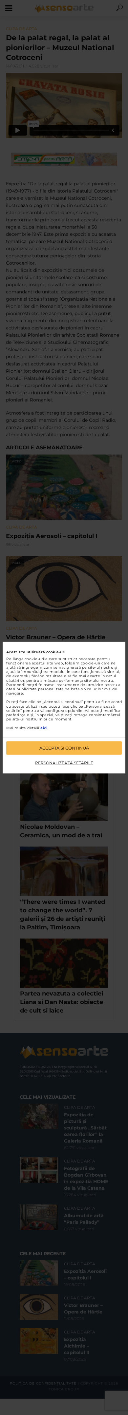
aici (43, 727)
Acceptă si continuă (64, 748)
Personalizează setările (64, 762)
